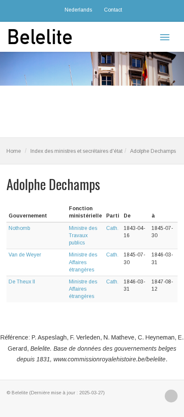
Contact (113, 10)
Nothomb (19, 228)
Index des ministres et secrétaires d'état (76, 151)
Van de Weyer (25, 255)
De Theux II (22, 282)
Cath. (112, 228)
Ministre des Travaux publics (83, 235)
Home (13, 151)
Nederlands (78, 10)
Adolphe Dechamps (153, 151)
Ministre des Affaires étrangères (83, 262)
